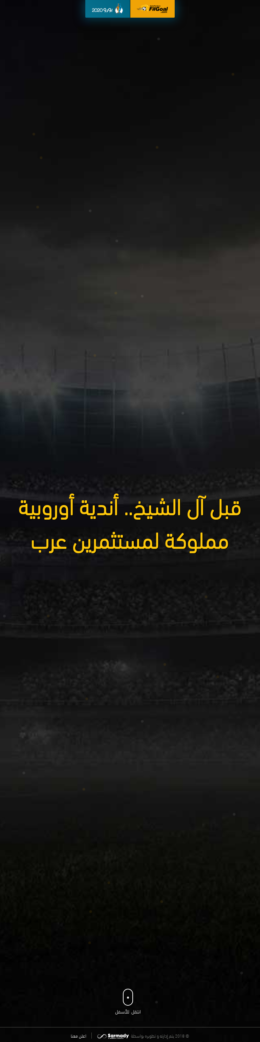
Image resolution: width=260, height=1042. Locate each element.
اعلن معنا (78, 1036)
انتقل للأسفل (128, 1011)
